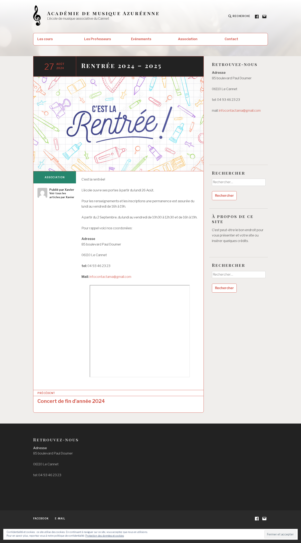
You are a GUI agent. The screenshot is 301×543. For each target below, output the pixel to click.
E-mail (60, 518)
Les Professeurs (97, 39)
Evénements (141, 39)
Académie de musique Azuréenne (103, 13)
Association (187, 39)
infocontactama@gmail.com (110, 277)
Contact (231, 39)
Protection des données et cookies (104, 535)
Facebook (41, 518)
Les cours (45, 39)
